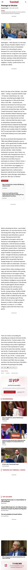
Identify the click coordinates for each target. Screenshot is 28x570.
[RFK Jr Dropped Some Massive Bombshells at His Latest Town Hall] (14, 548)
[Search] (25, 1)
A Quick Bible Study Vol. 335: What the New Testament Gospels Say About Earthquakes (14, 508)
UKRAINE (8, 373)
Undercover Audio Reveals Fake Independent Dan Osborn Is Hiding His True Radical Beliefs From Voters (13, 442)
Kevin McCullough (5, 466)
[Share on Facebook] (8, 368)
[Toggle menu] (2, 2)
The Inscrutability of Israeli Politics (11, 514)
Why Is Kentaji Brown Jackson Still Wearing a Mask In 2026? (12, 418)
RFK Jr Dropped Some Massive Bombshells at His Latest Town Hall (13, 557)
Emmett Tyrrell (4, 8)
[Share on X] (2, 368)
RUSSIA (2, 373)
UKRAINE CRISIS (14, 373)
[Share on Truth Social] (5, 368)
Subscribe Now (20, 392)
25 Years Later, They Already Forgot (10, 464)
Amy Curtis (4, 444)
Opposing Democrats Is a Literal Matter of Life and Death (13, 500)
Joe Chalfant (4, 421)
